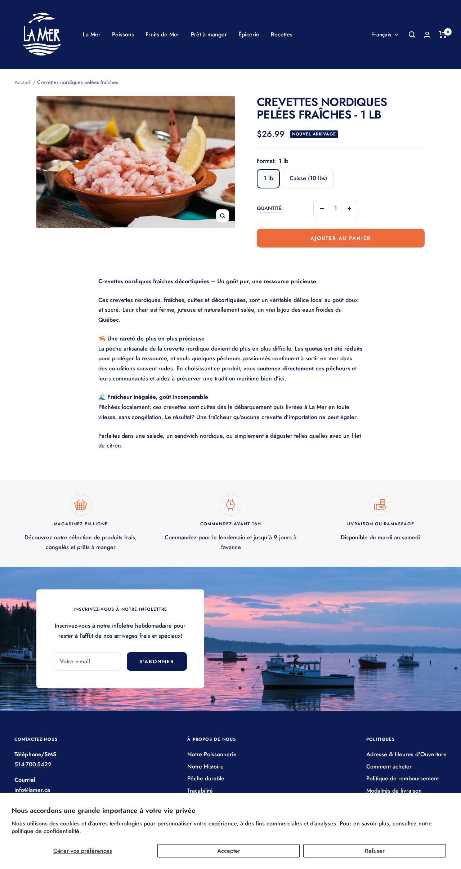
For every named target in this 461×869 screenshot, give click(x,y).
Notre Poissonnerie (212, 754)
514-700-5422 (33, 764)
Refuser (375, 851)
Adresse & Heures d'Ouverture (406, 754)
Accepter (228, 851)
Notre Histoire (205, 766)
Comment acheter (389, 766)
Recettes (281, 34)
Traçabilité (200, 790)
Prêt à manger (209, 34)
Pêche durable (205, 778)
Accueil (22, 82)
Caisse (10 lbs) (308, 178)
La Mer (91, 34)
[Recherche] (412, 34)
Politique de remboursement (402, 778)
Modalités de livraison (394, 790)
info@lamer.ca (32, 790)
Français (381, 35)
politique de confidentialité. (46, 831)
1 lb (268, 178)
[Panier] (443, 34)
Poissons (123, 34)
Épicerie (248, 34)
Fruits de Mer (162, 34)
